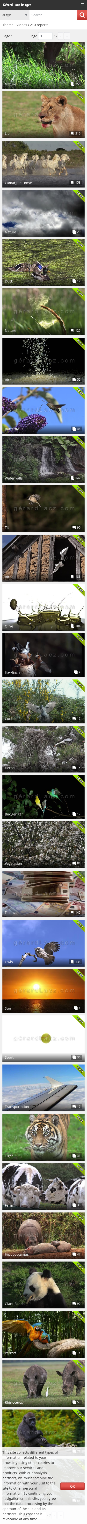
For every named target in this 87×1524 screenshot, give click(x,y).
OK (72, 1486)
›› (67, 36)
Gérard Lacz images (17, 5)
